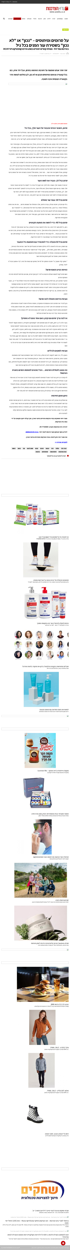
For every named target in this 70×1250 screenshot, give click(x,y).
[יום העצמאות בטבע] (35, 880)
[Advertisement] (34, 63)
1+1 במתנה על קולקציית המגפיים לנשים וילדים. (57, 1136)
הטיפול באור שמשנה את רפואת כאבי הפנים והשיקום (51, 857)
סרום (36, 448)
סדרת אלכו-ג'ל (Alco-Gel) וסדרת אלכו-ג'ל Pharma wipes (52, 539)
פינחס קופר (53, 451)
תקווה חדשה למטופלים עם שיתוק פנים (59, 859)
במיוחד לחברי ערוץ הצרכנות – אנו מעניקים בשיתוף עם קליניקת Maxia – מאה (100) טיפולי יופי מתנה (37, 1222)
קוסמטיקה (45, 451)
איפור (19, 448)
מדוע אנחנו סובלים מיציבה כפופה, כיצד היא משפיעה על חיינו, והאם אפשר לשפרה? (48, 582)
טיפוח (13, 448)
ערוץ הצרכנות (62, 451)
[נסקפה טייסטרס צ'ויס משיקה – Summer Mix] (35, 750)
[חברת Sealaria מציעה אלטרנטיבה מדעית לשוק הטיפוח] (35, 923)
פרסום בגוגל (47, 1247)
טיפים (42, 448)
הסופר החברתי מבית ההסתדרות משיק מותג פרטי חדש (50, 814)
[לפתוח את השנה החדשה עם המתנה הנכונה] (35, 689)
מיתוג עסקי (34, 1247)
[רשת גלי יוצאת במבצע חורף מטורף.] (35, 1113)
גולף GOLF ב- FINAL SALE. (59, 1047)
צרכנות (38, 451)
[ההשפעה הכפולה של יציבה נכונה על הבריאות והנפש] (35, 560)
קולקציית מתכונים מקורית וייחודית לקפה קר (58, 772)
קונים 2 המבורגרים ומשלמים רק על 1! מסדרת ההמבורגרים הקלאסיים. (51, 1006)
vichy (57, 448)
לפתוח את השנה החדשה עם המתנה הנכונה (54, 709)
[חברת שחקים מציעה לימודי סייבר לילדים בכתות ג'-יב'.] (35, 1190)
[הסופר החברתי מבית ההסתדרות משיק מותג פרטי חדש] (35, 793)
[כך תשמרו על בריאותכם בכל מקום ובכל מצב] (35, 516)
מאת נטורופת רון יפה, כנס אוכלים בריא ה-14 (58, 668)
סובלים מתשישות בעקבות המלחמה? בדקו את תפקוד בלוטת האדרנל (45, 666)
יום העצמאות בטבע (62, 900)
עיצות (47, 448)
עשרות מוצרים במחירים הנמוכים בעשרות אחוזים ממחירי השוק (54, 816)
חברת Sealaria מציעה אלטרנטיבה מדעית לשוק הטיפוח (50, 943)
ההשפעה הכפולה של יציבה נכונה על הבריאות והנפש (51, 580)
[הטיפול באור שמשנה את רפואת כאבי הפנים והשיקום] (35, 836)
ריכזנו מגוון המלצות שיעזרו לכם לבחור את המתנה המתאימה (54, 711)
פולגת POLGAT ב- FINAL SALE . (57, 1090)
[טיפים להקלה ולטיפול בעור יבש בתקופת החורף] (35, 603)
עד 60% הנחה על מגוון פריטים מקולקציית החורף (56, 1049)
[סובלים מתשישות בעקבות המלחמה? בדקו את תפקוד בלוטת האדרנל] (35, 646)
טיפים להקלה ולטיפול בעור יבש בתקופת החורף (53, 623)
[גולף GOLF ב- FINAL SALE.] (35, 1027)
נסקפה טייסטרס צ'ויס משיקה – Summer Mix (53, 770)
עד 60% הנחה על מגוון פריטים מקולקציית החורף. (56, 1092)
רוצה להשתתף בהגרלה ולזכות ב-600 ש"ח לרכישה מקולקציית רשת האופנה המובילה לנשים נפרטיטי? (38, 1236)
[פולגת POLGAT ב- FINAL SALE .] (35, 1070)
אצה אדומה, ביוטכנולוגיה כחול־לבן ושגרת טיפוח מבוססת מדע (53, 945)
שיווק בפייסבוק (40, 1247)
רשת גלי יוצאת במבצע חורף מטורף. (57, 1134)
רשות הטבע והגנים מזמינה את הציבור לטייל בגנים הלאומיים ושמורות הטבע (50, 902)
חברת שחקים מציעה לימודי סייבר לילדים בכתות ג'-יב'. (50, 1210)
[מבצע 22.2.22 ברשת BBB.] (35, 984)
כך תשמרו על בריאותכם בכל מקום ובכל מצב (54, 537)
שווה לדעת (30, 448)
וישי (52, 448)
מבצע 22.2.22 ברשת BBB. (60, 1004)
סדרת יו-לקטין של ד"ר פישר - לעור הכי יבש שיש (57, 625)
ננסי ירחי (63, 448)
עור (24, 448)
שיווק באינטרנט (54, 1247)
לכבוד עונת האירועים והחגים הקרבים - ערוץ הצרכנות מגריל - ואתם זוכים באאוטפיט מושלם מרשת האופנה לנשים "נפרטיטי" (39, 1239)
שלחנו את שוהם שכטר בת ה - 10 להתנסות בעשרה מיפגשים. (54, 1212)
